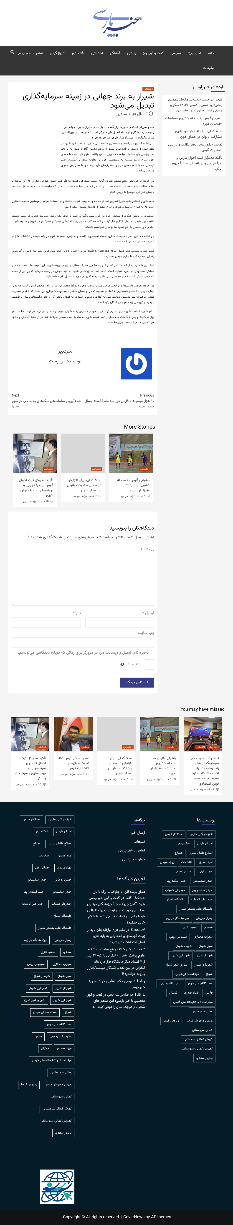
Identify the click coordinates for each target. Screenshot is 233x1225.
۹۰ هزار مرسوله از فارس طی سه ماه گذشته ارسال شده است (119, 401)
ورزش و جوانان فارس (199, 1020)
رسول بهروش (204, 918)
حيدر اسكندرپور (203, 881)
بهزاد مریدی (167, 862)
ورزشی (131, 53)
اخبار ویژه (194, 53)
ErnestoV (138, 930)
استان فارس (205, 843)
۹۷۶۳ (141, 949)
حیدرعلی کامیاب (175, 890)
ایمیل (148, 613)
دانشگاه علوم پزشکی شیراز (196, 908)
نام (77, 613)
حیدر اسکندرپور (176, 881)
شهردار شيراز (184, 946)
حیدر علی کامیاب (202, 899)
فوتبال (173, 992)
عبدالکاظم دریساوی (200, 983)
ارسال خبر (138, 833)
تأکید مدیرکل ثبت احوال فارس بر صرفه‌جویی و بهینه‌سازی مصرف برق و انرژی (36, 487)
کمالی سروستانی (202, 1030)
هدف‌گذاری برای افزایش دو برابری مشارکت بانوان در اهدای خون (84, 485)
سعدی (208, 927)
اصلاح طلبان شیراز (201, 853)
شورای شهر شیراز (176, 964)
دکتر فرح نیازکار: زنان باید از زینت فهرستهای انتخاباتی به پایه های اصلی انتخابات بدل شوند (116, 936)
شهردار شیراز (205, 955)
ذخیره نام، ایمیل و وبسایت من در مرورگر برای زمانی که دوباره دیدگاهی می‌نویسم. (83, 653)
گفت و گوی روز (153, 53)
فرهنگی (115, 53)
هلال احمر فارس (202, 1011)
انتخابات (186, 862)
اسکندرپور (184, 843)
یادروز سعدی (204, 1058)
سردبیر (121, 114)
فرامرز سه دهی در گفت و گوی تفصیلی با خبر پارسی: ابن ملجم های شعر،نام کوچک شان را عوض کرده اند (115, 1001)
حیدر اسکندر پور (202, 890)
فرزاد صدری (191, 992)
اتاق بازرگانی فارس (201, 834)
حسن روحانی (183, 871)
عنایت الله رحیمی (170, 983)
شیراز (209, 974)
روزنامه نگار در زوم (177, 918)
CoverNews (133, 1217)
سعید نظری (190, 927)
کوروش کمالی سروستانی (197, 1048)
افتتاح (178, 853)
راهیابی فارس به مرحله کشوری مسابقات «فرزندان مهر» (133, 485)
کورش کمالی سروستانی (198, 1039)
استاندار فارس (173, 834)
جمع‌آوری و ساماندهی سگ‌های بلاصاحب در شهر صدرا (46, 401)
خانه (211, 53)
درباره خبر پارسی (133, 859)
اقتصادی (78, 53)
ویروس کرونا (171, 1020)
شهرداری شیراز (203, 964)
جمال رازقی (206, 871)
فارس (209, 992)
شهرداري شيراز (180, 955)
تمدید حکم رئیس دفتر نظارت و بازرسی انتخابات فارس (195, 147)
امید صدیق (206, 862)
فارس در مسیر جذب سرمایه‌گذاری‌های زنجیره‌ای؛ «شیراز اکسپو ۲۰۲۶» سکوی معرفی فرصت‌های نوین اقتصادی (195, 105)
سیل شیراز (206, 946)
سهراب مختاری (203, 936)
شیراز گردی (57, 53)
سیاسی (175, 53)
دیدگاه (147, 550)
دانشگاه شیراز (175, 899)
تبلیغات (208, 68)
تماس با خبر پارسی (29, 53)
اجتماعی (97, 53)
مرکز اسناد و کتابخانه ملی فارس (193, 1002)
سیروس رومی (178, 936)
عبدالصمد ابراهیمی (187, 974)
